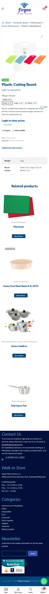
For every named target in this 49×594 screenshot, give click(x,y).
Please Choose (8, 95)
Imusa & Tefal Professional (27, 341)
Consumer (6, 517)
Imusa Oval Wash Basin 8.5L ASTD (20, 286)
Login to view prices (11, 89)
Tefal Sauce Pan (19, 405)
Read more (18, 236)
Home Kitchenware (10, 26)
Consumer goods (20, 22)
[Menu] (4, 8)
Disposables (6, 511)
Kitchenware (36, 22)
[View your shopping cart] (44, 8)
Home (8, 22)
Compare (7, 130)
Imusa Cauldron (19, 346)
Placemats (18, 226)
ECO (3, 514)
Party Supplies (7, 520)
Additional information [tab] (12, 147)
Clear (45, 106)
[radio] (7, 103)
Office (4, 508)
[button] (41, 36)
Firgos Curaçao (24, 581)
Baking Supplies (8, 529)
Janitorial (5, 526)
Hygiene (5, 523)
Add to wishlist (20, 130)
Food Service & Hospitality (12, 505)
